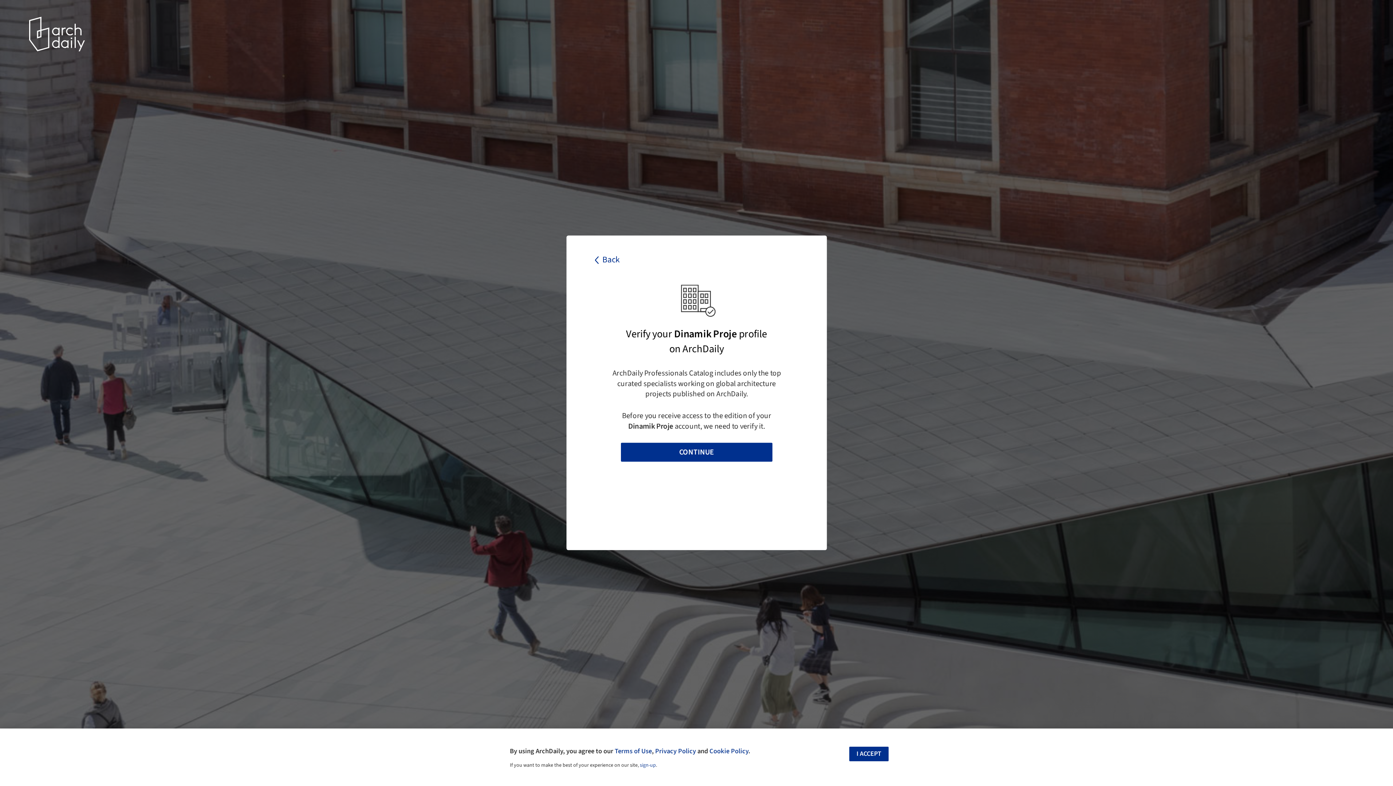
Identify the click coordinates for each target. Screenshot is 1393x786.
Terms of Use (633, 751)
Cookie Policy (728, 751)
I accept (869, 753)
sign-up (648, 765)
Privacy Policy (675, 751)
